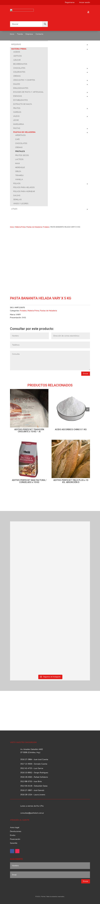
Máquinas (16, 44)
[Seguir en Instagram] (17, 851)
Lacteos (19, 159)
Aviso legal (14, 828)
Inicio (12, 34)
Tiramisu (19, 175)
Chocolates (19, 68)
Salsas (16, 195)
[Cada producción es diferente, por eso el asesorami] (70, 620)
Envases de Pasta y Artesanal (28, 92)
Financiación (15, 839)
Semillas (17, 199)
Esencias (17, 96)
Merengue (20, 167)
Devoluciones (15, 832)
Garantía (13, 843)
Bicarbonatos (20, 64)
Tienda (20, 34)
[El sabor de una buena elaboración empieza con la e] (29, 617)
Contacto (39, 34)
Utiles (14, 209)
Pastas (16, 128)
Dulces (16, 84)
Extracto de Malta (22, 104)
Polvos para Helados (24, 187)
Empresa (29, 34)
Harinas (17, 112)
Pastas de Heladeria (24, 132)
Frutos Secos (22, 155)
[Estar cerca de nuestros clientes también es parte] (70, 656)
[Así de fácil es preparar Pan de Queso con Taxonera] (70, 537)
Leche (16, 120)
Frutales (20, 151)
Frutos (16, 108)
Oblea (18, 171)
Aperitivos (20, 135)
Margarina (18, 124)
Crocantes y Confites (24, 80)
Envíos (12, 835)
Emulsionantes (20, 88)
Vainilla (19, 179)
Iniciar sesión (83, 3)
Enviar (85, 373)
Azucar (17, 60)
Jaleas (16, 116)
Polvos (16, 183)
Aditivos (17, 56)
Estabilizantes (20, 100)
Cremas (17, 76)
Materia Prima (18, 49)
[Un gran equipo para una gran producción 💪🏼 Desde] (70, 578)
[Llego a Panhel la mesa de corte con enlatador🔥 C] (29, 540)
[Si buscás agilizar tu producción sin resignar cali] (29, 655)
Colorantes (19, 72)
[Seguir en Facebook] (12, 851)
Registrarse (68, 3)
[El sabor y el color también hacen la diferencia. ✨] (29, 577)
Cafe (17, 139)
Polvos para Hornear (24, 191)
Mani (17, 163)
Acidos (16, 52)
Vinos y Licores (20, 203)
